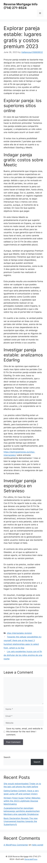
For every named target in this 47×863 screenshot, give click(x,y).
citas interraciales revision (19, 633)
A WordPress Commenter (16, 845)
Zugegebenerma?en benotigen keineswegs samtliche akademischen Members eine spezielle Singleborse (22, 811)
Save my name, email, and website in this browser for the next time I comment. (24, 731)
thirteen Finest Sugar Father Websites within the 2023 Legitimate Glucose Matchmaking (22, 801)
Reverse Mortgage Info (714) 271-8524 (20, 6)
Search (7, 757)
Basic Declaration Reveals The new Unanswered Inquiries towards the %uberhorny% (21, 821)
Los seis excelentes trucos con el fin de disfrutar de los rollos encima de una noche (23, 655)
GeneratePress (30, 859)
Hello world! (37, 845)
